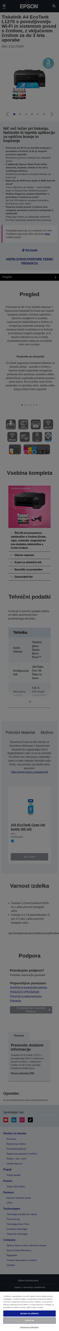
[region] (29, 1311)
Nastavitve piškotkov (29, 1327)
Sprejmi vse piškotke (29, 1313)
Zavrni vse (29, 1320)
